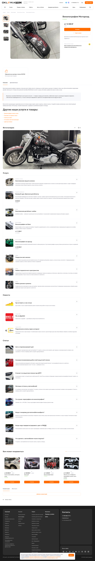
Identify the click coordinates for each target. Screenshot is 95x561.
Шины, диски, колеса (36, 530)
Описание (5, 82)
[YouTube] (76, 551)
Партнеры (7, 527)
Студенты (7, 523)
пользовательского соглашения (53, 556)
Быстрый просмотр (12, 467)
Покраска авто (34, 527)
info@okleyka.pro (65, 518)
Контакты (7, 514)
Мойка (33, 543)
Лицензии (7, 525)
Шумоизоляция (21, 523)
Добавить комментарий (42, 494)
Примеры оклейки (49, 514)
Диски (19, 521)
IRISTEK (19, 525)
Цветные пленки (8, 121)
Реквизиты (7, 534)
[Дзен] (82, 551)
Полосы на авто (8, 117)
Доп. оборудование (35, 541)
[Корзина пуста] (82, 2)
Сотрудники (7, 521)
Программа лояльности (9, 518)
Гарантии (7, 532)
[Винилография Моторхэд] (35, 40)
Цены (46, 516)
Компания (7, 511)
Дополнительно (14, 82)
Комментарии (6, 488)
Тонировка (34, 536)
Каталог (20, 511)
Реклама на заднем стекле (10, 115)
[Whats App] (79, 551)
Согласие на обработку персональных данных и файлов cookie (10, 545)
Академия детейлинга (36, 549)
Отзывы (6, 516)
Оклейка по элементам (36, 518)
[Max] (85, 551)
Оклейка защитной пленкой (37, 514)
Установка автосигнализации (11, 119)
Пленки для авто (21, 514)
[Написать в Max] (68, 2)
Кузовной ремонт (35, 545)
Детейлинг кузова (35, 523)
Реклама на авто (35, 547)
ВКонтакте (14, 488)
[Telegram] (73, 551)
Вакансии (7, 530)
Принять (71, 555)
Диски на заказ (35, 552)
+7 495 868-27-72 (75, 2)
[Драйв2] (88, 551)
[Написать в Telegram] (66, 2)
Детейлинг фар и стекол (36, 532)
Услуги (33, 511)
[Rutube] (66, 551)
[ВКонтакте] (63, 551)
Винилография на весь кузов (11, 113)
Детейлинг (20, 518)
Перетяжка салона (35, 525)
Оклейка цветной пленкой (37, 516)
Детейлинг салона (35, 521)
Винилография (21, 516)
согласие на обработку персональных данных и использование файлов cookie (41, 558)
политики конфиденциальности (36, 556)
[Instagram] (69, 551)
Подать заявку (89, 2)
